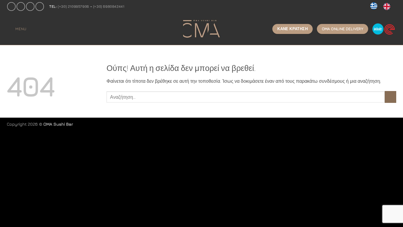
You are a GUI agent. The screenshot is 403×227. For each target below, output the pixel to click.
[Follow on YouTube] (39, 6)
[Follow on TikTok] (30, 6)
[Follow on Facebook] (11, 6)
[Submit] (390, 97)
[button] (17, 29)
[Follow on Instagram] (21, 6)
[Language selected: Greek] (383, 6)
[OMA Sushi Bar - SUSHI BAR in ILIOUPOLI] (201, 29)
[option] (388, 6)
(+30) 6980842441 (108, 6)
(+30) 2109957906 (73, 6)
